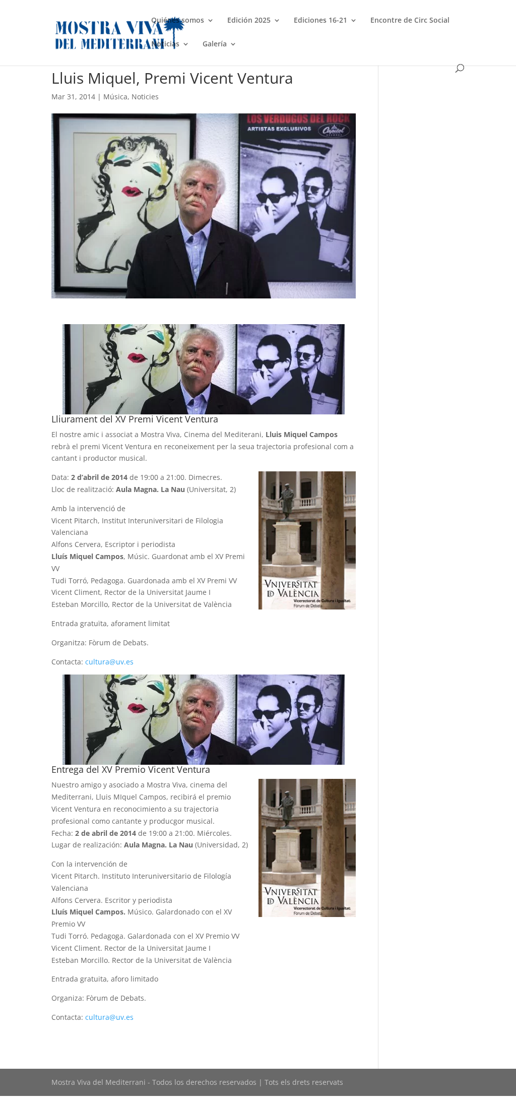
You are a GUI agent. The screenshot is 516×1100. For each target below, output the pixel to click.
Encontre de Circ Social (409, 21)
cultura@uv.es (109, 661)
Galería (215, 44)
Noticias (165, 44)
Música (115, 96)
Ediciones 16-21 (320, 21)
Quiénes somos (177, 21)
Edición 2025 (249, 21)
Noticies (145, 96)
